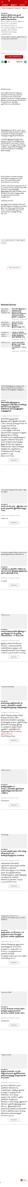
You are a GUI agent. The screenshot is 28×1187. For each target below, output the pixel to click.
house (3, 240)
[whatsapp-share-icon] (2, 63)
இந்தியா (14, 5)
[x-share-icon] (5, 63)
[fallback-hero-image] (6, 311)
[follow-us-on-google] (25, 62)
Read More (14, 460)
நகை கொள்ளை (10, 240)
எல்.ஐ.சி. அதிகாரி (20, 240)
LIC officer (4, 243)
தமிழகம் (5, 5)
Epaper (25, 1180)
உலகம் (22, 5)
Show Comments (14, 267)
